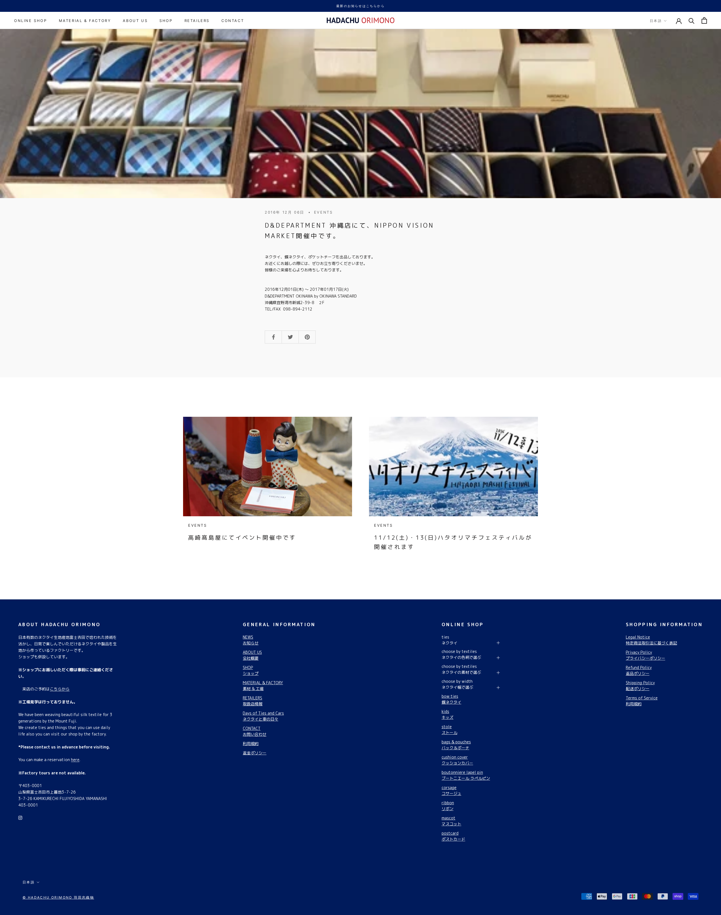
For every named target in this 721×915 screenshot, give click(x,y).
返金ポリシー (254, 753)
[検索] (692, 20)
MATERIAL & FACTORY (85, 20)
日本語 (656, 21)
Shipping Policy (640, 685)
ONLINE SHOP (30, 20)
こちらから (60, 689)
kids (447, 714)
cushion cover (457, 760)
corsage (451, 790)
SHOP (165, 20)
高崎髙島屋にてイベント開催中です (242, 537)
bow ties (451, 699)
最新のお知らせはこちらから (360, 6)
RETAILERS (197, 20)
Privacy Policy (645, 655)
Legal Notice (651, 640)
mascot (451, 821)
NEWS (251, 640)
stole (449, 729)
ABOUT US (135, 20)
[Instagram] (20, 817)
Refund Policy (639, 670)
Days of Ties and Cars (263, 716)
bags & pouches (456, 744)
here (75, 759)
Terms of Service (642, 700)
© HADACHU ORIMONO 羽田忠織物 (58, 897)
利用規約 (251, 743)
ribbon (448, 805)
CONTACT (232, 20)
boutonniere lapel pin (466, 775)
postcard (453, 836)
